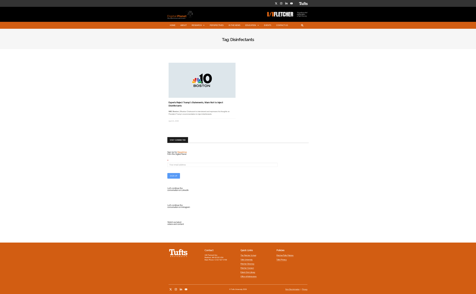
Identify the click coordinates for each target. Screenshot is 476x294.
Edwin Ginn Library (247, 272)
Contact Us (282, 25)
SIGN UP (173, 175)
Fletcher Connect (247, 268)
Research (197, 25)
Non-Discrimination (292, 289)
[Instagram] (281, 3)
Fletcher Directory (247, 264)
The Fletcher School (248, 255)
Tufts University (246, 260)
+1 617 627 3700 (220, 260)
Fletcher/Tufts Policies (285, 255)
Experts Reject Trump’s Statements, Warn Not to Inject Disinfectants (196, 103)
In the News (234, 25)
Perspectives (217, 25)
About (183, 25)
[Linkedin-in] (286, 3)
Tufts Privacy (281, 260)
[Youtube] (291, 3)
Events (267, 25)
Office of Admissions (248, 277)
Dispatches (182, 152)
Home (172, 25)
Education (250, 25)
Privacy (304, 289)
